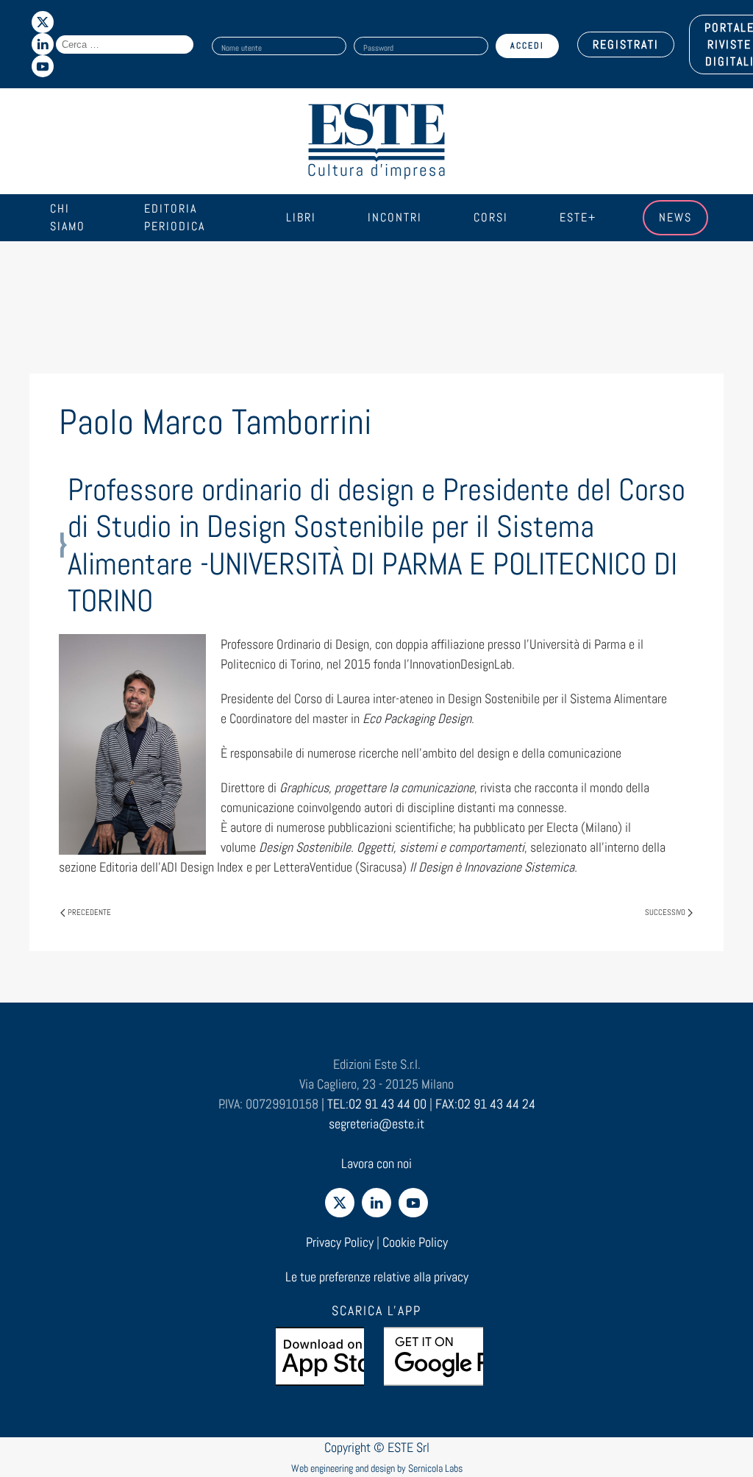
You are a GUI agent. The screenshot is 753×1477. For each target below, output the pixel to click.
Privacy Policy (340, 1242)
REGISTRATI (626, 44)
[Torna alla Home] (376, 141)
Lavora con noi (376, 1163)
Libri (301, 217)
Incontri (395, 217)
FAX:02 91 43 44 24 (485, 1103)
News (675, 217)
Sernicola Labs (435, 1468)
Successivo (665, 912)
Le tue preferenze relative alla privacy (376, 1276)
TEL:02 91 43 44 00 (377, 1103)
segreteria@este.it (376, 1123)
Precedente (89, 912)
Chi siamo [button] (67, 217)
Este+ (578, 217)
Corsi (491, 217)
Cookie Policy (415, 1242)
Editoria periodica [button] (174, 217)
